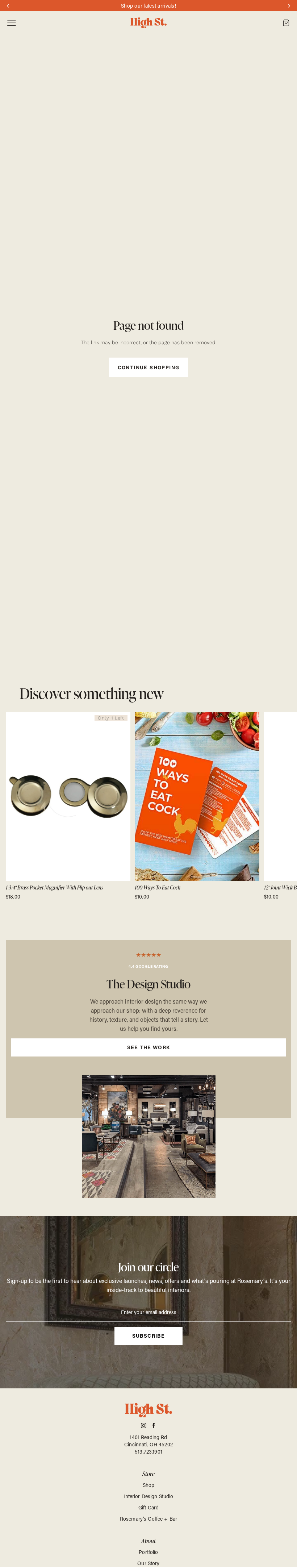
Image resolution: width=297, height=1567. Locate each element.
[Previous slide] (14, 806)
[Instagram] (143, 1425)
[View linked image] (149, 1136)
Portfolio (148, 1552)
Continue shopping (149, 367)
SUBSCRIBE (148, 1335)
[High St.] (148, 23)
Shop (149, 1484)
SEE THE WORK (148, 1047)
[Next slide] (283, 806)
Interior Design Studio (148, 1496)
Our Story (148, 1563)
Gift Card (148, 1507)
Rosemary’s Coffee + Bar (148, 1518)
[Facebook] (153, 1425)
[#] (148, 1029)
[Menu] (11, 23)
